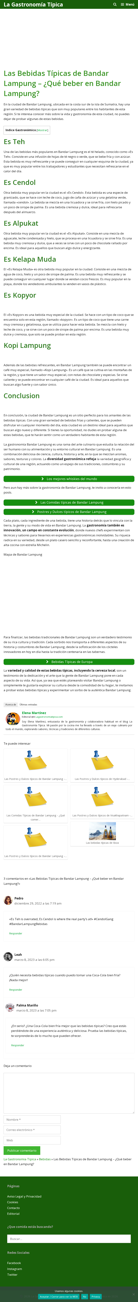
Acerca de (10, 704)
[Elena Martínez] (13, 724)
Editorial (13, 1214)
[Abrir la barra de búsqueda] (115, 4)
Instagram (14, 1269)
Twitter (12, 1275)
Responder (15, 933)
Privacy (96, 1296)
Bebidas (45, 1159)
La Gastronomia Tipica (20, 1159)
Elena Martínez (34, 713)
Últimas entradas (28, 704)
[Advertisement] (69, 36)
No (84, 1296)
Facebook (14, 1263)
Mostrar (42, 130)
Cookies (12, 1202)
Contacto (13, 1208)
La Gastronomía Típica (33, 4)
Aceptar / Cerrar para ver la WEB (59, 1296)
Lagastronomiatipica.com (49, 716)
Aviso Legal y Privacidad (24, 1196)
